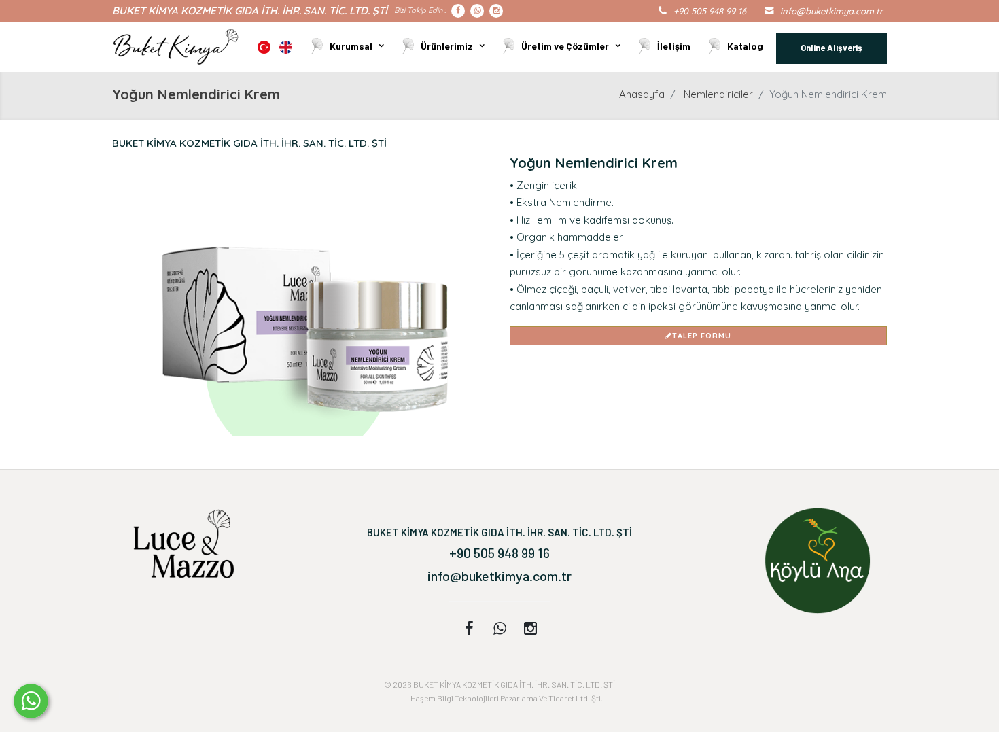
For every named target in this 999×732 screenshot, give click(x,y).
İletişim (673, 46)
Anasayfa (642, 94)
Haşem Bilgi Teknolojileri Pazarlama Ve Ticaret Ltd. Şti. (506, 698)
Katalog (745, 46)
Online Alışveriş (831, 47)
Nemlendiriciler (718, 94)
